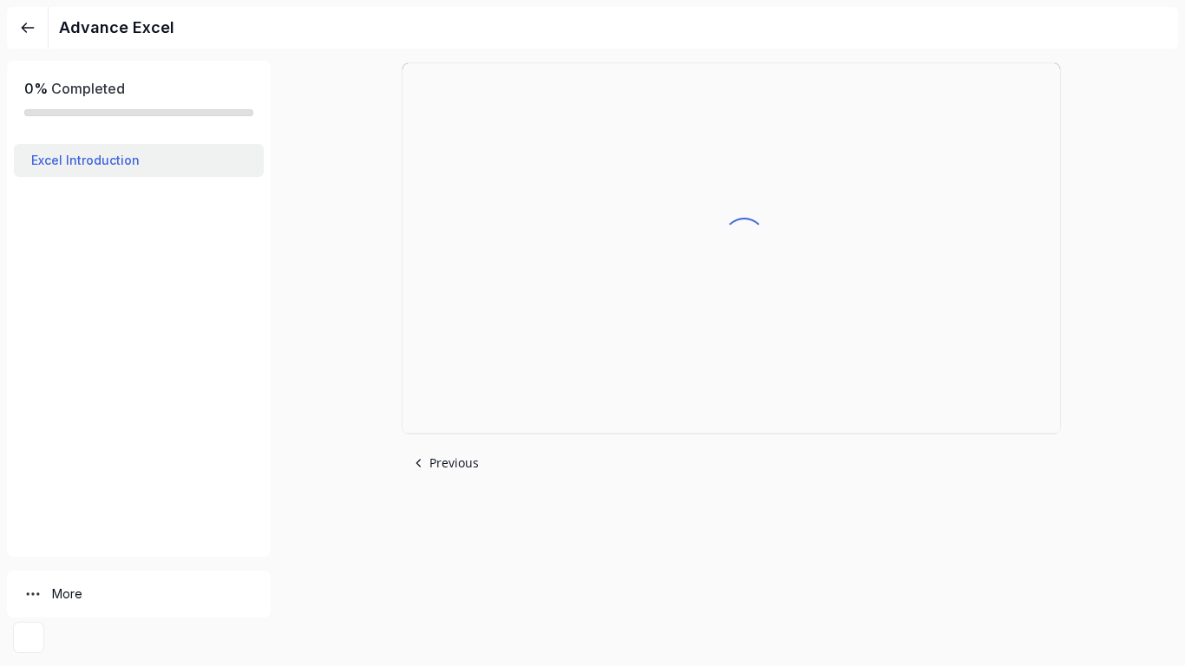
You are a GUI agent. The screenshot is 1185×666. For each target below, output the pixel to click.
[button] (139, 160)
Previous (454, 462)
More (67, 593)
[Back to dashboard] (27, 27)
